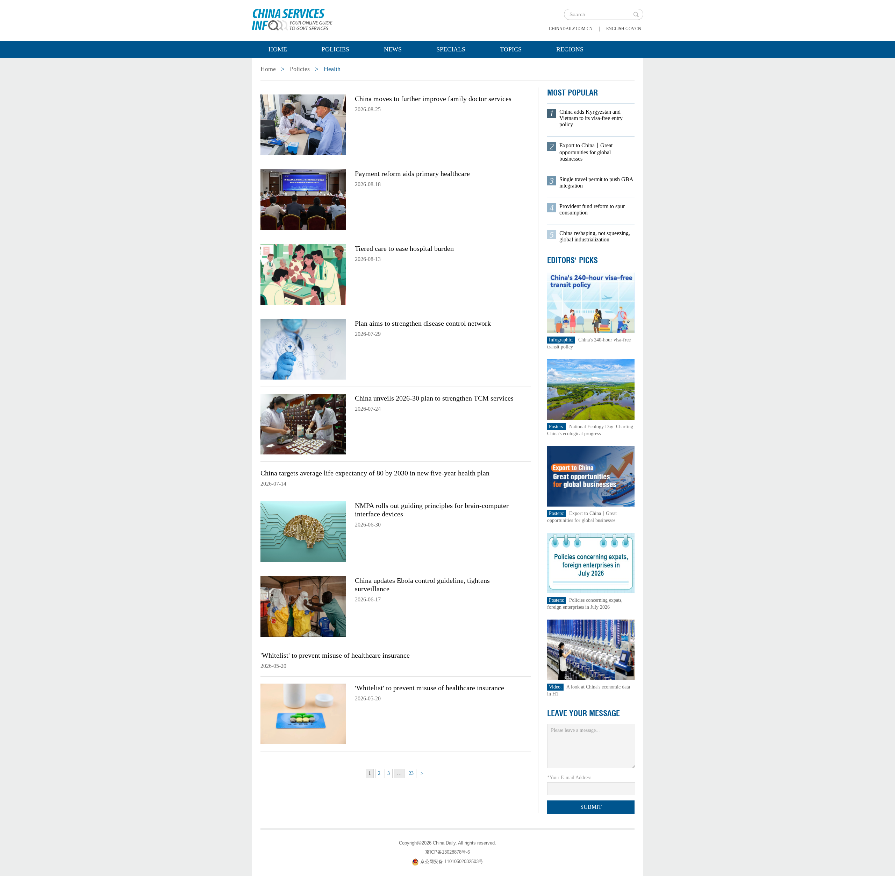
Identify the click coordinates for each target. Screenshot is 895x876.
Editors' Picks (572, 260)
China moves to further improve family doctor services (433, 99)
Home (277, 49)
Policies (335, 49)
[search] (636, 14)
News (393, 49)
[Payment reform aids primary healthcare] (303, 199)
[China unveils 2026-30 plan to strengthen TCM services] (303, 423)
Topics (511, 49)
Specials (450, 49)
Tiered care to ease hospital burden (404, 248)
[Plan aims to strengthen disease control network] (303, 348)
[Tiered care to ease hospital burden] (303, 273)
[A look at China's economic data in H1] (591, 649)
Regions (569, 49)
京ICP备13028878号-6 (447, 852)
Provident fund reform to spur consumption (592, 209)
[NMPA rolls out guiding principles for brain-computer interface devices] (303, 531)
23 (411, 773)
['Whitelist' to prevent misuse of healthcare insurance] (303, 713)
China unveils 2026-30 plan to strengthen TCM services (434, 398)
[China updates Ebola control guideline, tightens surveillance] (303, 605)
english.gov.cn (623, 28)
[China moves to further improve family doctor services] (303, 124)
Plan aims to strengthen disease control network (423, 323)
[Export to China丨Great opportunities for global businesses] (591, 476)
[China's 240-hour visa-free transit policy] (591, 302)
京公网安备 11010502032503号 (451, 861)
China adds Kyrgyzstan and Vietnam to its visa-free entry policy (591, 118)
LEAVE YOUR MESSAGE (583, 713)
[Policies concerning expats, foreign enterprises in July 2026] (591, 562)
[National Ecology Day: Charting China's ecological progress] (591, 389)
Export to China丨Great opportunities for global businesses (586, 152)
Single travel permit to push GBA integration (596, 182)
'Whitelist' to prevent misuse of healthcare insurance (335, 655)
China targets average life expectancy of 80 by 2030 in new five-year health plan (374, 473)
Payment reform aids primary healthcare (412, 173)
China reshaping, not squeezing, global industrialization (594, 236)
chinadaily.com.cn (571, 28)
